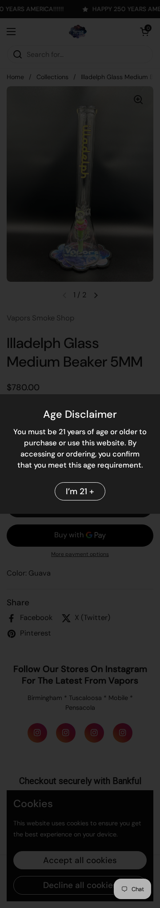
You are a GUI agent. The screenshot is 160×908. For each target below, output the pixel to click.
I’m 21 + (80, 491)
